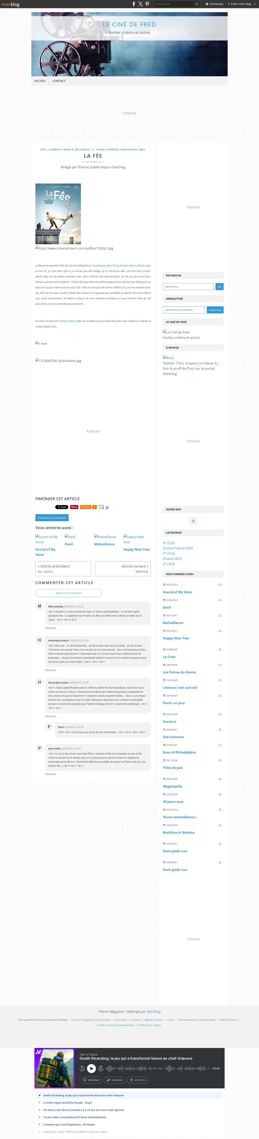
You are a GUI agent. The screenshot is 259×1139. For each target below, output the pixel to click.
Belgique (82, 149)
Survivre (169, 721)
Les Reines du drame (179, 672)
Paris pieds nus (175, 851)
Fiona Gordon (107, 149)
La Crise (169, 657)
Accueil (40, 81)
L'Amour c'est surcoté (180, 687)
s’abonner (93, 1080)
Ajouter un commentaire (69, 593)
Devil (167, 607)
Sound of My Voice (177, 592)
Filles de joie (173, 767)
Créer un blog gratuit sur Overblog (90, 1019)
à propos (140, 1080)
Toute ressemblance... (180, 817)
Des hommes (173, 737)
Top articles (120, 1019)
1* (92, 149)
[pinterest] (147, 4)
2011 (43, 149)
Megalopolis (172, 786)
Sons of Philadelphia (179, 752)
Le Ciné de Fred (129, 24)
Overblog (154, 1011)
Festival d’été (66, 321)
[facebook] (133, 4)
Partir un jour (174, 703)
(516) (169, 553)
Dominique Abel (133, 149)
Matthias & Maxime (179, 832)
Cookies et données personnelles (115, 1025)
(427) (172, 558)
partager (117, 1080)
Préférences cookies (149, 1025)
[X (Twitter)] (140, 4)
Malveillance (173, 623)
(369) (169, 564)
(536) (178, 548)
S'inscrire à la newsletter (52, 518)
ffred (190, 368)
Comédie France (61, 149)
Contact (59, 81)
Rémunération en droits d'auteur (197, 1019)
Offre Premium (228, 1019)
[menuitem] (40, 81)
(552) (169, 543)
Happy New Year (176, 638)
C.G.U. (171, 1019)
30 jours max (173, 801)
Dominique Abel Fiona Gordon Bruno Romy (118, 265)
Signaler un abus (154, 1019)
